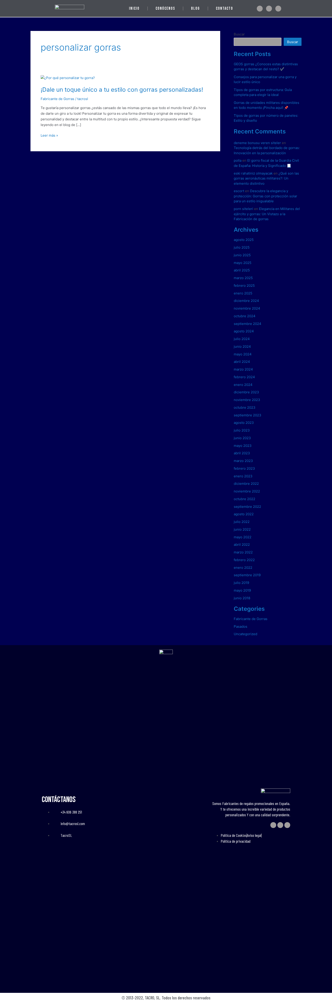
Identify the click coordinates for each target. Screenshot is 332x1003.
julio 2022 (242, 522)
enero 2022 (243, 567)
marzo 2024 (243, 369)
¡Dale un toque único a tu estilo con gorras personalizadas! (122, 89)
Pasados (240, 626)
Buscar (239, 34)
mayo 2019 (242, 590)
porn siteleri (243, 209)
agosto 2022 (244, 514)
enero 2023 (243, 476)
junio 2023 (242, 438)
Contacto (224, 8)
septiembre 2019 (247, 575)
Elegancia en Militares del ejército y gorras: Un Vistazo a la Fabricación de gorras (267, 214)
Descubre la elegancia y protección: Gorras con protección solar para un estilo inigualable (265, 196)
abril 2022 (242, 544)
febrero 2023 (244, 468)
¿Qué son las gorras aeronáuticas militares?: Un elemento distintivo (266, 178)
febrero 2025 (244, 285)
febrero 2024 (244, 377)
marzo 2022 (243, 552)
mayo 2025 (242, 263)
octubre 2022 (244, 499)
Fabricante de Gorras (57, 99)
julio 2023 (242, 430)
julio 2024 (242, 339)
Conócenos (165, 8)
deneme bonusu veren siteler (257, 143)
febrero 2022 (244, 560)
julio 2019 (241, 583)
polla (237, 160)
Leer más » (49, 135)
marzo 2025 (243, 278)
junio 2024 (242, 346)
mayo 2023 (243, 445)
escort (239, 191)
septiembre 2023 (247, 415)
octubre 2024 (244, 316)
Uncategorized (245, 634)
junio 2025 (242, 255)
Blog (195, 8)
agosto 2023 (244, 422)
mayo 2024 (243, 354)
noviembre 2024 (247, 308)
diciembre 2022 (246, 483)
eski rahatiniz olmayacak (253, 173)
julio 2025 (242, 247)
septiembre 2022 (247, 506)
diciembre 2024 (246, 301)
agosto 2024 (244, 331)
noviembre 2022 (247, 491)
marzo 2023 (243, 461)
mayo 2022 (242, 537)
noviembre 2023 (247, 400)
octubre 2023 (244, 407)
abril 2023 (242, 453)
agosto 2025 (244, 240)
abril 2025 (242, 270)
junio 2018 (242, 598)
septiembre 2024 (247, 324)
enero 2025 (243, 293)
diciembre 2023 (246, 392)
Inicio (134, 8)
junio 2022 (242, 529)
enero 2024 (243, 385)
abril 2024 (242, 361)
